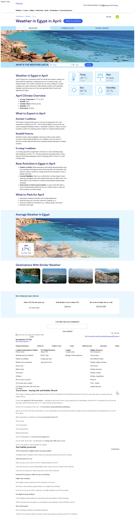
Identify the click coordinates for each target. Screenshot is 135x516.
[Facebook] (89, 336)
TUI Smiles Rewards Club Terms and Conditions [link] (27, 387)
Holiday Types (56, 346)
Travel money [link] (94, 355)
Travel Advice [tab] (102, 28)
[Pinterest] (115, 336)
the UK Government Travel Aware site (104, 400)
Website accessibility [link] (22, 359)
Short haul (103, 346)
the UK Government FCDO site (28, 407)
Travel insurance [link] (95, 352)
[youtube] (101, 336)
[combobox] (67, 326)
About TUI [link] (44, 352)
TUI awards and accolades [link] (24, 383)
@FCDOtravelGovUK (30, 403)
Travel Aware (20, 421)
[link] (19, 3)
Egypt (34, 16)
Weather (27, 16)
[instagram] (108, 336)
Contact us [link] (67, 306)
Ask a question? (68, 331)
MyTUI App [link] (45, 355)
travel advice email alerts (35, 411)
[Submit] (49, 325)
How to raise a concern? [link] (23, 379)
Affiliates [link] (18, 376)
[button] (110, 5)
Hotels (117, 346)
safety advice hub (26, 441)
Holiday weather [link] (95, 373)
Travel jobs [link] (19, 373)
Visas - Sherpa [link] (94, 383)
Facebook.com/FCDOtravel (54, 403)
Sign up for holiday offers (36, 335)
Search (89, 65)
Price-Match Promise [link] (96, 359)
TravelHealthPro (24, 437)
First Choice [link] (94, 366)
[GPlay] (18, 341)
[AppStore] (25, 341)
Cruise (72, 346)
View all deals (73, 21)
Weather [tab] (33, 28)
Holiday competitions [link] (97, 376)
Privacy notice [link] (20, 352)
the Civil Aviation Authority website (30, 514)
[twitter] (95, 336)
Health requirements (22, 433)
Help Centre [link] (98, 5)
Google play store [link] (46, 359)
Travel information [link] (89, 5)
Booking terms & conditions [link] (24, 355)
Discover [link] (93, 379)
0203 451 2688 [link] (101, 306)
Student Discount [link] (95, 386)
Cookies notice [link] (70, 352)
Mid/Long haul (87, 346)
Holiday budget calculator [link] (98, 362)
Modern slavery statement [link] (24, 362)
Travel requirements (22, 429)
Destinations (20, 16)
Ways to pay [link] (19, 366)
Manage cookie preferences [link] (74, 355)
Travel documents (21, 425)
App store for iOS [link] (46, 362)
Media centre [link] (20, 369)
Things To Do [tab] (67, 28)
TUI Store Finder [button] (34, 308)
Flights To (40, 346)
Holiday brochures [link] (96, 369)
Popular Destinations (22, 346)
